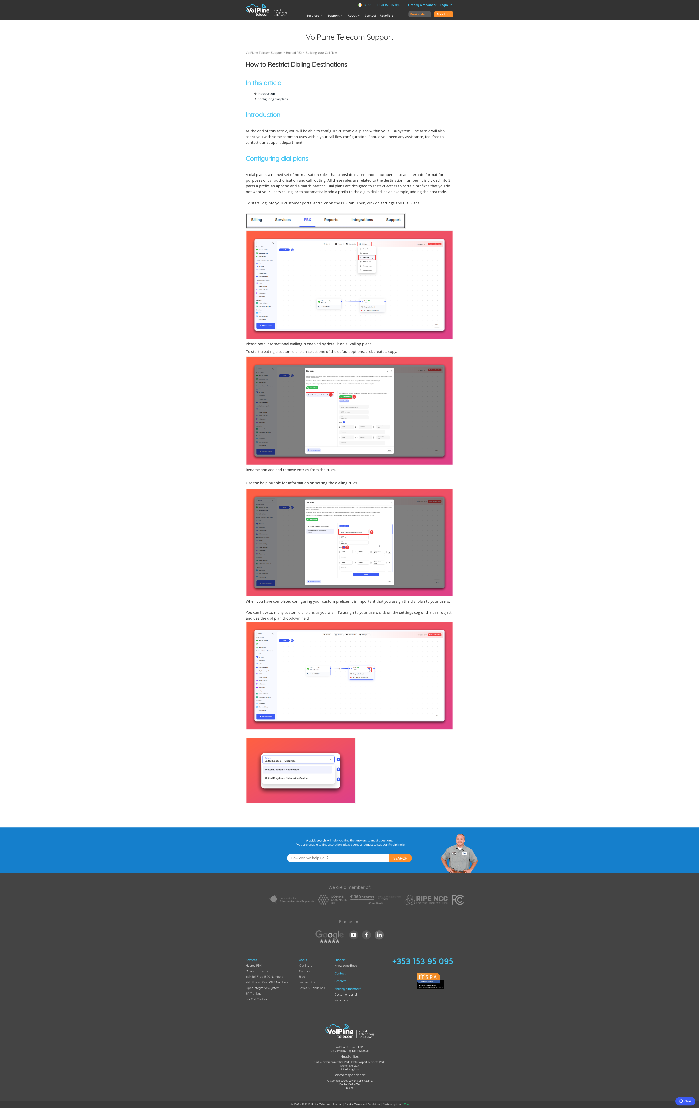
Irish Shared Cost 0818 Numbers (267, 982)
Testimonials (307, 982)
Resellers (386, 15)
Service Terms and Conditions (362, 1104)
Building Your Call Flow (321, 53)
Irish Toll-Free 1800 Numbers (264, 976)
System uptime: (396, 1104)
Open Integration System (262, 988)
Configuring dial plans (273, 99)
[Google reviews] (330, 938)
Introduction (266, 94)
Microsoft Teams (257, 971)
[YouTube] (353, 934)
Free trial (443, 14)
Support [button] (333, 15)
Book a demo (419, 14)
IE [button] (365, 5)
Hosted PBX (294, 53)
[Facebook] (366, 934)
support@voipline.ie (391, 845)
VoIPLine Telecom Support (264, 53)
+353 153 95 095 (388, 5)
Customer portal (346, 994)
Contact (370, 15)
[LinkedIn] (379, 934)
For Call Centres (256, 999)
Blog (302, 976)
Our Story (305, 965)
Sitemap (337, 1104)
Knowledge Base (346, 965)
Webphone (342, 1000)
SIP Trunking (254, 993)
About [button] (352, 15)
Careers (304, 971)
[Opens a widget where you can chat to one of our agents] (685, 1101)
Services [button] (313, 15)
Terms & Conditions (312, 988)
